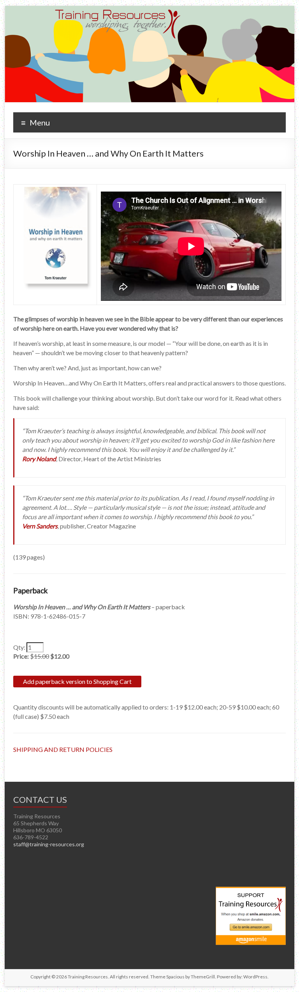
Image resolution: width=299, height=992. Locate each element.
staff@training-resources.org (48, 844)
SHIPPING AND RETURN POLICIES (63, 749)
